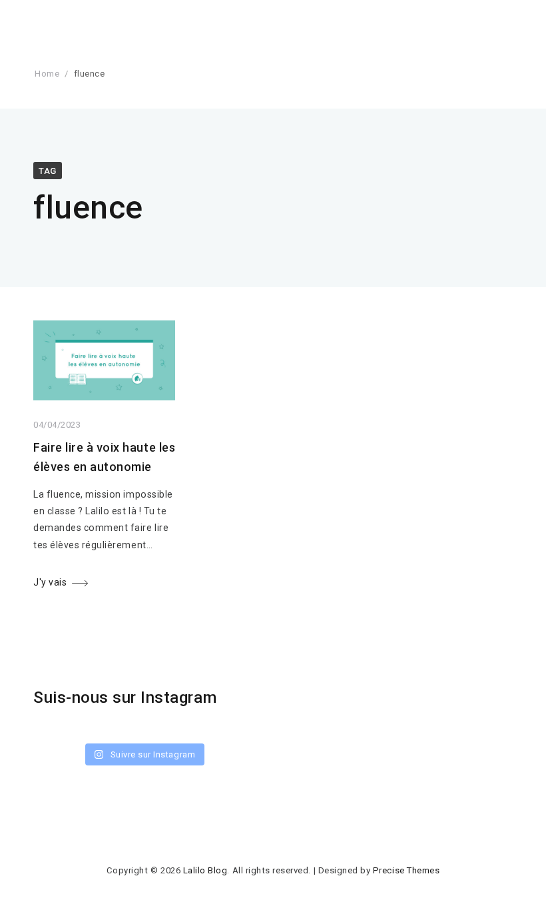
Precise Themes (406, 870)
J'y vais (50, 582)
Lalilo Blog (205, 870)
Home (47, 74)
